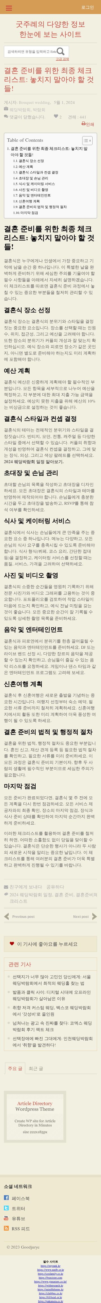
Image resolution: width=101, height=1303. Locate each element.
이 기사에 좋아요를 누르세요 (47, 944)
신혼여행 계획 (29, 201)
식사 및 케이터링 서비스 (37, 183)
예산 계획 (26, 166)
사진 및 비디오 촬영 (33, 189)
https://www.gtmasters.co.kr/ (50, 1281)
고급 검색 (62, 59)
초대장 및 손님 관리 (33, 178)
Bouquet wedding (34, 102)
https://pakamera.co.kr (50, 1301)
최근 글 (36, 1068)
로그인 (87, 7)
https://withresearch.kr (50, 1285)
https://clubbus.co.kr (50, 1293)
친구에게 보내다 (26, 887)
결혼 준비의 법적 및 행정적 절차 (43, 206)
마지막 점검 (29, 212)
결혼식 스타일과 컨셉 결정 (38, 172)
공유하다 (55, 887)
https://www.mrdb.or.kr (50, 1270)
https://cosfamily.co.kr (50, 1273)
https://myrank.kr (50, 1266)
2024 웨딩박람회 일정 (31, 894)
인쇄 (90, 124)
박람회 (39, 109)
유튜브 (18, 1218)
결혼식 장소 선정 (31, 160)
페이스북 (21, 1198)
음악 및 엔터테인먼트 (35, 195)
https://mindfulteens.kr (50, 1289)
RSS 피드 (21, 1228)
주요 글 (15, 1068)
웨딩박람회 (20, 109)
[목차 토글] (84, 140)
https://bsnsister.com (50, 1277)
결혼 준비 (64, 894)
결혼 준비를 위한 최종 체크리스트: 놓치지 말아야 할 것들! (49, 151)
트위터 (18, 1208)
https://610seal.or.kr (50, 1297)
